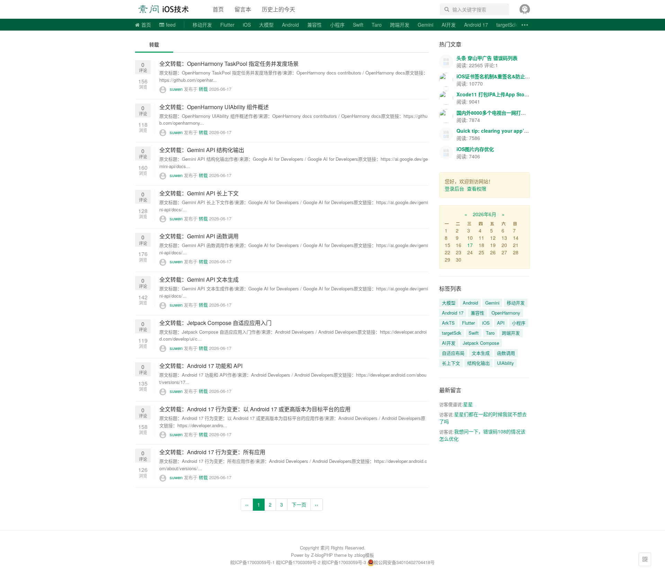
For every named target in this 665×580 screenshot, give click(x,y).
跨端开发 (399, 24)
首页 (218, 9)
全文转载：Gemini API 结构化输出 (201, 150)
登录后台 (454, 188)
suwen (176, 89)
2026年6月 (484, 214)
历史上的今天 (278, 9)
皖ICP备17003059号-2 (298, 562)
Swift (358, 24)
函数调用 (506, 353)
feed (171, 24)
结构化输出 (478, 363)
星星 (468, 404)
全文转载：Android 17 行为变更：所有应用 (212, 452)
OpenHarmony (505, 312)
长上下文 (451, 363)
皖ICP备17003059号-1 (252, 562)
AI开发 (449, 24)
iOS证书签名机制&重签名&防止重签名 (498, 76)
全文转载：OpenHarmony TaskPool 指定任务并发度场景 (229, 64)
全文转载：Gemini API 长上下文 (199, 193)
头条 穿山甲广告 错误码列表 (486, 57)
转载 (154, 44)
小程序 (337, 24)
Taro (377, 24)
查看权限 (476, 188)
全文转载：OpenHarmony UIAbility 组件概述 (214, 107)
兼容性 (314, 24)
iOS (247, 24)
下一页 (299, 504)
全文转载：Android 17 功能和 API (200, 366)
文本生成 (481, 353)
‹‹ (247, 504)
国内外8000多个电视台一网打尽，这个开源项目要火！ (515, 112)
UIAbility (505, 363)
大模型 (266, 24)
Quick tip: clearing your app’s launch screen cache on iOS (525, 130)
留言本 (242, 9)
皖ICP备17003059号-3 (344, 562)
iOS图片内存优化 (475, 149)
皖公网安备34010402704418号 (404, 562)
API (501, 322)
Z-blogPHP (322, 555)
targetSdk (506, 24)
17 (470, 244)
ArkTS (448, 322)
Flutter (227, 24)
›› (316, 504)
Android (290, 24)
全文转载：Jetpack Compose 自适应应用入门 (215, 323)
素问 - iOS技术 (167, 9)
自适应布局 (453, 353)
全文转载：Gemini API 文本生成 (199, 279)
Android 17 (476, 24)
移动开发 (202, 24)
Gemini (425, 24)
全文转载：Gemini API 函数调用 (199, 236)
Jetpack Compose (481, 343)
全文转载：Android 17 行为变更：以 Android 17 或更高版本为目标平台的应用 (255, 409)
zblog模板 (364, 555)
